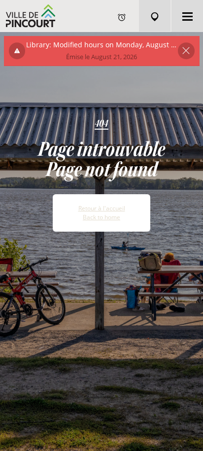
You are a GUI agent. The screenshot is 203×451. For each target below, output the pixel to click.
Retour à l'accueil (101, 208)
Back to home (101, 217)
